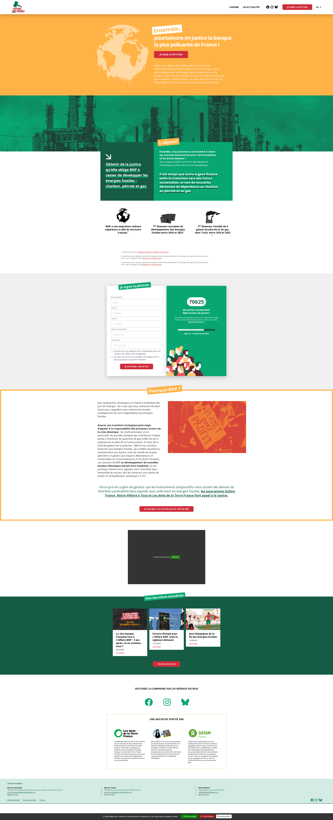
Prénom (114, 308)
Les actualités (251, 7)
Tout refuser (207, 816)
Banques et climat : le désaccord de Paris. (153, 252)
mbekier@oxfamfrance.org (208, 792)
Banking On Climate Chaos (152, 258)
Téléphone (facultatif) (118, 329)
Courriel (114, 319)
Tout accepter (190, 816)
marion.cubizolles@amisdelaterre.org (21, 792)
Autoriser (175, 557)
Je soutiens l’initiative (137, 366)
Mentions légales (13, 800)
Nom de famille (116, 297)
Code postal (115, 340)
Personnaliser (223, 816)
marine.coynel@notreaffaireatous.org (118, 792)
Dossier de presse (29, 800)
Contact (42, 800)
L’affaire (234, 7)
